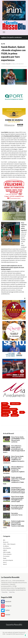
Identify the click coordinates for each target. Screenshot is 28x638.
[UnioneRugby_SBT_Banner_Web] (14, 368)
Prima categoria (7, 554)
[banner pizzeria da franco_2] (14, 309)
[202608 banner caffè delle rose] (14, 330)
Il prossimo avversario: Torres (16, 514)
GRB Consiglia (6, 552)
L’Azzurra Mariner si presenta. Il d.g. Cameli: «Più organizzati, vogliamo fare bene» (13, 470)
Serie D (5, 564)
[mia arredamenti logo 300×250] (14, 389)
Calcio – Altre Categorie (9, 544)
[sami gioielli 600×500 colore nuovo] (14, 210)
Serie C (5, 562)
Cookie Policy (12, 592)
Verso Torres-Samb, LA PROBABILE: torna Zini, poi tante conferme (17, 439)
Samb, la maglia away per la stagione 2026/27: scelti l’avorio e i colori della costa (13, 524)
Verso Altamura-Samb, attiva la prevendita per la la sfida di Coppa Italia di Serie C (14, 449)
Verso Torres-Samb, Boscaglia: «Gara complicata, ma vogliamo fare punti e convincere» (13, 460)
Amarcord (5, 542)
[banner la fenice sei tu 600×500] (14, 347)
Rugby (4, 558)
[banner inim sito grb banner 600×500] (14, 10)
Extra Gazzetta (7, 548)
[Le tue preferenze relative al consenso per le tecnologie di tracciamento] (25, 635)
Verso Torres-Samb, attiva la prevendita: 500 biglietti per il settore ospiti (17, 499)
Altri (3, 44)
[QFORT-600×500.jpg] (14, 97)
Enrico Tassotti (6, 63)
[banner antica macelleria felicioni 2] (14, 189)
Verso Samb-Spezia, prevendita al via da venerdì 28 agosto (17, 507)
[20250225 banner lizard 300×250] (14, 117)
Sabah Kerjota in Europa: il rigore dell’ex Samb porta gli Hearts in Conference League (18, 490)
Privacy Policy (4, 592)
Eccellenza (6, 546)
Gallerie (5, 550)
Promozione (6, 556)
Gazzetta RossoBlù (14, 625)
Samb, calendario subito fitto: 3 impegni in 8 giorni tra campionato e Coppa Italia (14, 481)
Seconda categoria (8, 560)
